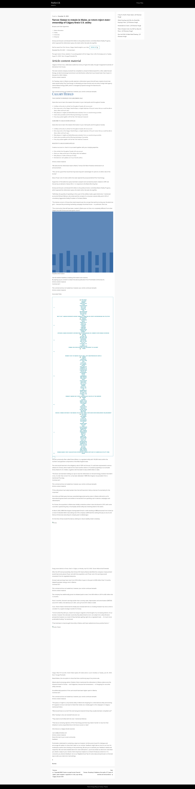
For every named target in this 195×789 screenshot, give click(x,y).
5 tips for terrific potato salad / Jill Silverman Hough (129, 16)
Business (54, 763)
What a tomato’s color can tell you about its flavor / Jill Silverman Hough (129, 30)
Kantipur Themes (103, 787)
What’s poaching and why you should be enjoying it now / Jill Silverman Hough (128, 21)
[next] (53, 457)
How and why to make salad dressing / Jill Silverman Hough (129, 35)
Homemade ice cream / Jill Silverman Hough (129, 26)
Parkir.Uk (55, 2)
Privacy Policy (140, 3)
